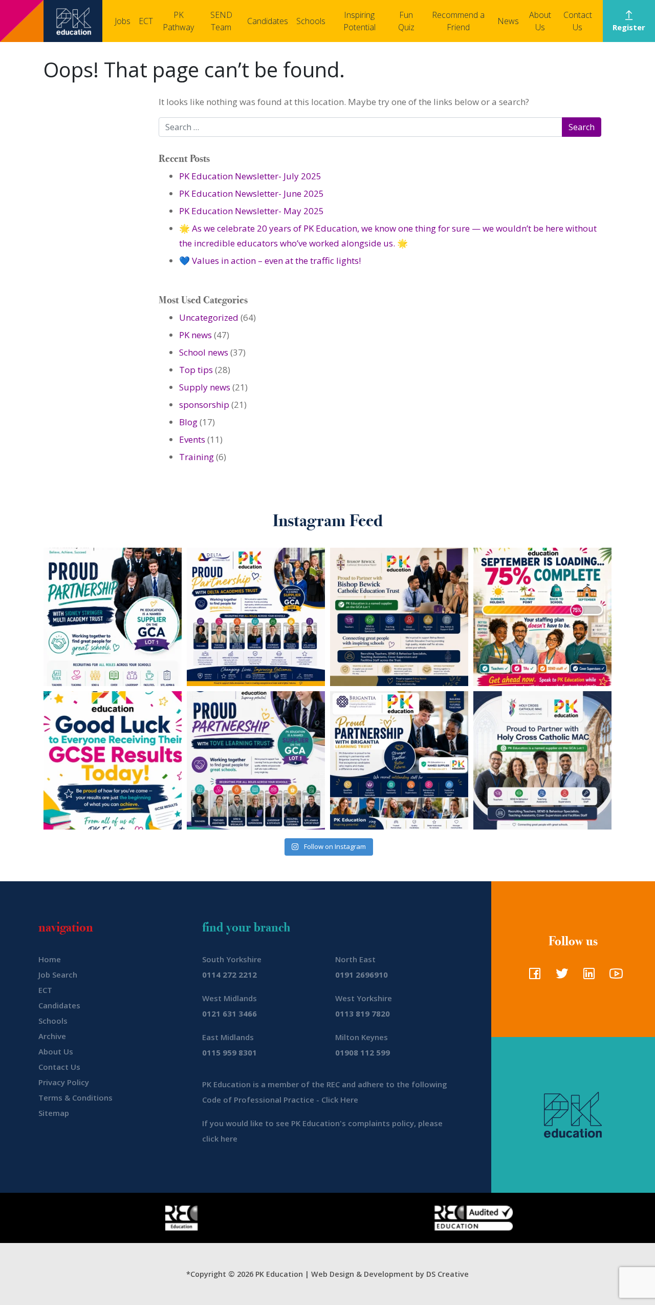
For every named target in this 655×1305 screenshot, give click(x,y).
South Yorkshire (231, 959)
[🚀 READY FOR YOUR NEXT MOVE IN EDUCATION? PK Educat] (256, 617)
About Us (540, 21)
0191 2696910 (361, 974)
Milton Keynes (361, 1037)
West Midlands (229, 998)
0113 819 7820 (362, 1013)
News (508, 21)
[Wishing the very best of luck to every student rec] (112, 760)
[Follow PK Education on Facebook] (532, 976)
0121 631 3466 (229, 1013)
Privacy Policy (63, 1082)
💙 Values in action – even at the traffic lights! (270, 260)
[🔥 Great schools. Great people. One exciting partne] (399, 760)
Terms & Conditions (75, 1097)
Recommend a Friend (458, 21)
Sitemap (53, 1113)
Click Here (339, 1099)
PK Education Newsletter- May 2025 (251, 211)
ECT (146, 21)
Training (196, 457)
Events (192, 439)
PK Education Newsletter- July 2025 (250, 176)
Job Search (57, 974)
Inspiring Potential (359, 21)
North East (355, 959)
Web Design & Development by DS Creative (390, 1274)
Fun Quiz (406, 21)
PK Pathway (178, 21)
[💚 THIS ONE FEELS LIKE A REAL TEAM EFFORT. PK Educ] (112, 617)
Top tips (196, 370)
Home (49, 959)
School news (203, 352)
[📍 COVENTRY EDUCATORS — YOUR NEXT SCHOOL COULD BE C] (542, 760)
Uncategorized (208, 317)
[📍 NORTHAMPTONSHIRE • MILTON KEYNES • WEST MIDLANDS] (256, 760)
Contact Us (577, 21)
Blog (188, 422)
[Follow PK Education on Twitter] (559, 976)
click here (219, 1138)
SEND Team (221, 21)
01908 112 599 (362, 1052)
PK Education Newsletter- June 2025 (251, 193)
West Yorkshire (363, 998)
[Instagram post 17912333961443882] (542, 617)
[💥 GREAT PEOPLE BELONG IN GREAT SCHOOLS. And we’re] (399, 617)
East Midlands (228, 1037)
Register (629, 27)
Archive (52, 1036)
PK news (195, 335)
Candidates (267, 21)
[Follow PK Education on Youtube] (613, 976)
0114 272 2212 (229, 974)
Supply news (204, 387)
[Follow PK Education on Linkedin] (586, 976)
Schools (310, 21)
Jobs (122, 21)
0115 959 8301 (229, 1052)
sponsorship (204, 404)
